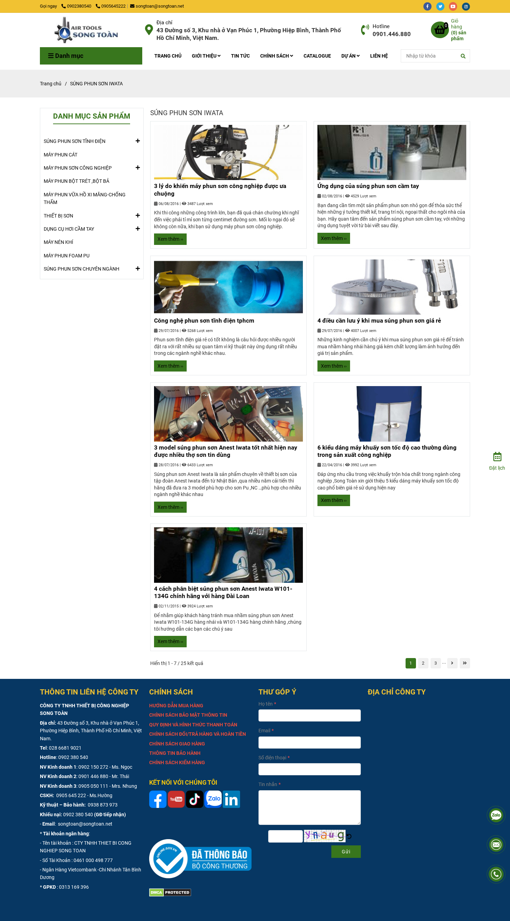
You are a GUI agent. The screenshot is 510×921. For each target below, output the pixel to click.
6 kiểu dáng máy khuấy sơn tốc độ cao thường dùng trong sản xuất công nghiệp (387, 451)
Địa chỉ (164, 22)
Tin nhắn (267, 784)
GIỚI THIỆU (205, 56)
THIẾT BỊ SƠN (58, 216)
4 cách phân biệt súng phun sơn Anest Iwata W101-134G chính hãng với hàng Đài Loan (223, 592)
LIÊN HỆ (379, 56)
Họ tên (265, 704)
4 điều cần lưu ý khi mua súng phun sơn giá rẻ (379, 320)
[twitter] (442, 6)
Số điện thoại (272, 757)
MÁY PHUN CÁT (60, 154)
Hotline (381, 26)
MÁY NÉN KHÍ (58, 242)
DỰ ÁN (349, 56)
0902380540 (79, 6)
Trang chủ (50, 83)
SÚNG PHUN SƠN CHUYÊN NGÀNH (81, 269)
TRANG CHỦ (167, 56)
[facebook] (429, 6)
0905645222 (113, 6)
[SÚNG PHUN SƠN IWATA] (90, 30)
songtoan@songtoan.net (160, 6)
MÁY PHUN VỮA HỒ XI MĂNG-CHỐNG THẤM (85, 198)
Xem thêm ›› (170, 239)
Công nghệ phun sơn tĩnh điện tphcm (204, 320)
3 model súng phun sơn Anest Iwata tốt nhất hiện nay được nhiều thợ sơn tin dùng (225, 451)
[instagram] (468, 6)
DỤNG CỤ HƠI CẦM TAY (69, 229)
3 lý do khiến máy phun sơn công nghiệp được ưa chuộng (220, 189)
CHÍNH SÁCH (275, 56)
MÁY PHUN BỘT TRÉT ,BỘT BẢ (76, 181)
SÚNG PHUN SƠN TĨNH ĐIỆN (74, 141)
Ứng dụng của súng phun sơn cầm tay (368, 185)
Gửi (346, 851)
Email (264, 730)
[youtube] (455, 6)
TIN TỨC (240, 56)
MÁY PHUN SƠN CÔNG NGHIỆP (78, 168)
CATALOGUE (317, 56)
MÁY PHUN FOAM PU (67, 255)
